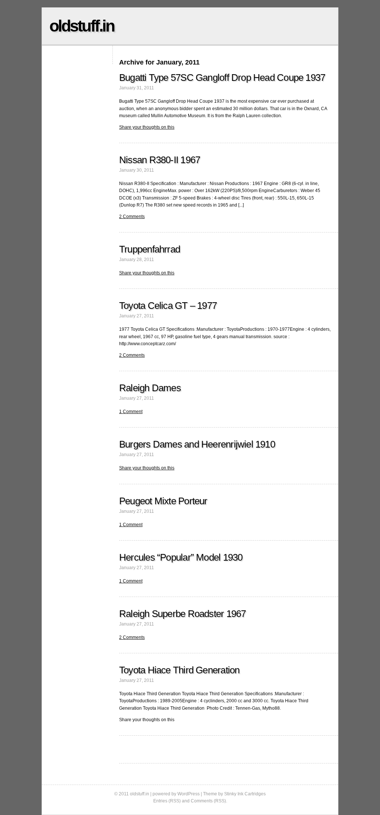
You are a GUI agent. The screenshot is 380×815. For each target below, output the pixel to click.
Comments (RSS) (208, 801)
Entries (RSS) (167, 801)
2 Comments (132, 216)
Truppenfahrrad (149, 249)
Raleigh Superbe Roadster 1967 (182, 613)
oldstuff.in (81, 26)
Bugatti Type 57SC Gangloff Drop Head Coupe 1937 (222, 77)
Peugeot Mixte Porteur (163, 501)
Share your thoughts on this (146, 127)
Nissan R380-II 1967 (159, 159)
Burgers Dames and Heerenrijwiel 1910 (197, 444)
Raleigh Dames (150, 387)
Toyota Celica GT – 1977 (168, 305)
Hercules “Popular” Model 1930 (180, 557)
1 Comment (130, 411)
